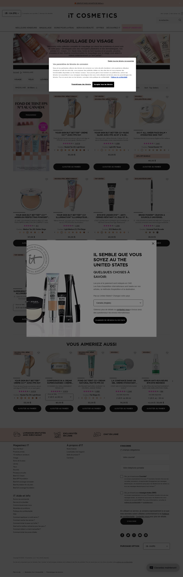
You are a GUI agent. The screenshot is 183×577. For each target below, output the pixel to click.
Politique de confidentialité (119, 77)
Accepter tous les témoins (103, 84)
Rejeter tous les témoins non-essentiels (121, 61)
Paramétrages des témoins (81, 84)
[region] (92, 75)
